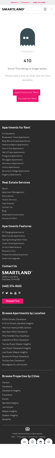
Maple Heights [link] (9, 411)
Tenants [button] (25, 3)
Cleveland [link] (7, 386)
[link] (13, 9)
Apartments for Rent (27, 92)
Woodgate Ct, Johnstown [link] (14, 365)
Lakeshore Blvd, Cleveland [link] (15, 340)
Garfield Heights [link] (10, 403)
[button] (51, 9)
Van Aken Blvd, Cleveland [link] (14, 332)
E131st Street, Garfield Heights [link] (18, 323)
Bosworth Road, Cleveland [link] (15, 356)
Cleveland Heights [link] (11, 391)
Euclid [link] (5, 399)
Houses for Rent (27, 98)
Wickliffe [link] (6, 419)
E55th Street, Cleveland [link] (14, 319)
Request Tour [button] (12, 301)
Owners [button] (14, 3)
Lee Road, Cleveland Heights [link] (16, 348)
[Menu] (45, 9)
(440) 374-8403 (39, 3)
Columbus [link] (7, 395)
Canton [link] (6, 382)
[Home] (17, 272)
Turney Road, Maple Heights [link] (16, 344)
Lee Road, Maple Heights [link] (15, 352)
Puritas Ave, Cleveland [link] (13, 360)
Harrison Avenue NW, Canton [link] (16, 328)
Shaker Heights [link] (10, 415)
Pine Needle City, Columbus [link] (15, 336)
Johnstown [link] (7, 407)
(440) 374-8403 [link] (11, 286)
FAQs (13, 437)
